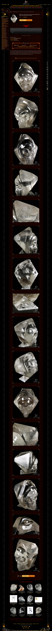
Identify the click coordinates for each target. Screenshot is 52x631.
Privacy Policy (30, 623)
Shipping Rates (18, 623)
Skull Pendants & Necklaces (5, 23)
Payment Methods (23, 623)
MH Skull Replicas (4, 43)
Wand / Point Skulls (4, 40)
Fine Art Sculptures (5, 21)
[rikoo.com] (23, 628)
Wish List (49, 4)
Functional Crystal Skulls (4, 46)
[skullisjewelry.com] (26, 628)
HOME (18, 576)
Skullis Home (10, 11)
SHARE (20, 576)
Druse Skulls (4, 35)
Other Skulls (4, 47)
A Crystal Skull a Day (5, 18)
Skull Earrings (4, 25)
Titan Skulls (4, 31)
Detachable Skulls (4, 41)
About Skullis (14, 623)
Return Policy (34, 623)
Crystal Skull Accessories (5, 45)
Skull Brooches (4, 28)
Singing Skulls (4, 32)
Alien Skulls (4, 29)
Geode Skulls (4, 36)
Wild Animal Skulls (4, 42)
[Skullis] (26, 2)
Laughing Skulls (4, 39)
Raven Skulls (4, 34)
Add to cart (22, 20)
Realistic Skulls (4, 19)
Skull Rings (4, 22)
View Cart (41, 4)
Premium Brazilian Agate (4, 38)
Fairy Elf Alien (4, 30)
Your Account (45, 4)
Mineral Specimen (4, 44)
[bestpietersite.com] (28, 628)
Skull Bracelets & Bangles (5, 26)
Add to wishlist (29, 20)
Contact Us (27, 623)
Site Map (38, 623)
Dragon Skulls (4, 33)
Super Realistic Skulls (5, 20)
